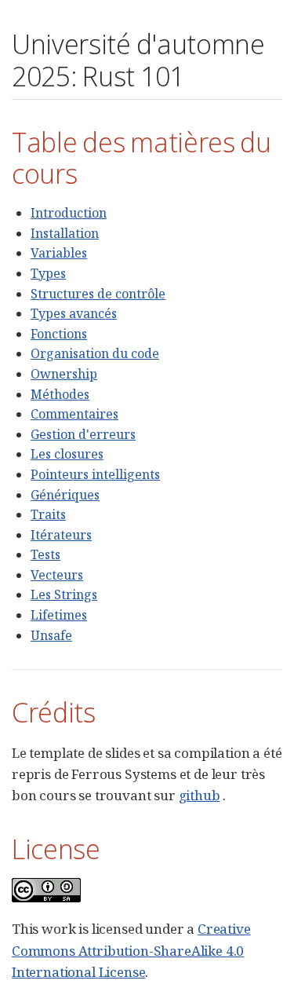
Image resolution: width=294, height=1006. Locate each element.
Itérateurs (61, 534)
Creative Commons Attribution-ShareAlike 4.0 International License (131, 950)
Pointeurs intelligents (95, 474)
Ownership (64, 373)
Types (48, 273)
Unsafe (51, 635)
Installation (65, 233)
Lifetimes (59, 615)
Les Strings (64, 594)
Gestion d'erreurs (83, 434)
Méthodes (60, 394)
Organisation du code (95, 353)
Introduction (69, 212)
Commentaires (74, 414)
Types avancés (74, 313)
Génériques (65, 494)
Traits (48, 514)
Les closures (67, 454)
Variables (59, 253)
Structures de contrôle (98, 293)
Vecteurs (57, 574)
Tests (45, 554)
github (199, 795)
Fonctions (59, 333)
